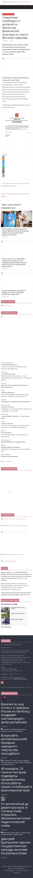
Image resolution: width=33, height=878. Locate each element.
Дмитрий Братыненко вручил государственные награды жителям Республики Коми (16, 846)
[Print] (16, 176)
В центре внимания (8, 14)
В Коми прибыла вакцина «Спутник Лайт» (15, 195)
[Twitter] (16, 163)
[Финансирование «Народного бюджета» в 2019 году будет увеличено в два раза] (16, 273)
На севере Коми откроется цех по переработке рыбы (15, 184)
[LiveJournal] (16, 172)
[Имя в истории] (6, 305)
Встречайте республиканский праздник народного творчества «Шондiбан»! (14, 744)
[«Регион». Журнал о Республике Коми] (2, 6)
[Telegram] (16, 166)
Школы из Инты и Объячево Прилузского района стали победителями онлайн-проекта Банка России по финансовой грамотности (14, 262)
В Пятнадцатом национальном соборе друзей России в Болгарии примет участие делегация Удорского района (15, 232)
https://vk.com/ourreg (20, 679)
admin (11, 41)
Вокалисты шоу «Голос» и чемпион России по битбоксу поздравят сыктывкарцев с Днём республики (15, 713)
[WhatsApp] (16, 168)
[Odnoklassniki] (16, 159)
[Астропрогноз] (13, 519)
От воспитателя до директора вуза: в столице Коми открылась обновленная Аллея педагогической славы (15, 814)
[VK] (16, 157)
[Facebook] (16, 161)
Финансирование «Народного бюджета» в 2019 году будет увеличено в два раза (14, 292)
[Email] (16, 174)
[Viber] (16, 170)
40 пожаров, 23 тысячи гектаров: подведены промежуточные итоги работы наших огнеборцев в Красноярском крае (16, 779)
